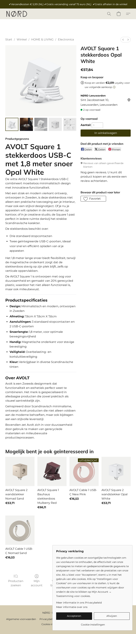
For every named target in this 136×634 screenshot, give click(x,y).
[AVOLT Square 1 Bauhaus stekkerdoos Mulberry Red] (52, 471)
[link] (93, 623)
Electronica (66, 39)
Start (8, 39)
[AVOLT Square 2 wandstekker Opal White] (116, 471)
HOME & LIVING (42, 39)
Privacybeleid (47, 619)
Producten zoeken (15, 583)
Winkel (22, 39)
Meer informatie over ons (71, 607)
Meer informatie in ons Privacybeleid (79, 602)
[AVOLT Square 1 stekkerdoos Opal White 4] (69, 124)
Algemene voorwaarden (21, 619)
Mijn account (36, 583)
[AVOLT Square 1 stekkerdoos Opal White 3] (55, 124)
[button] (16, 13)
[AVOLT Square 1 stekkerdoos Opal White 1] (26, 124)
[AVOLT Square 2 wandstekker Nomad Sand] (20, 471)
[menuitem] (123, 39)
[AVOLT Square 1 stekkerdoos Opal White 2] (40, 124)
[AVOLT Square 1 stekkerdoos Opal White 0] (11, 124)
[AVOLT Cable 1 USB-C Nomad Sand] (20, 530)
